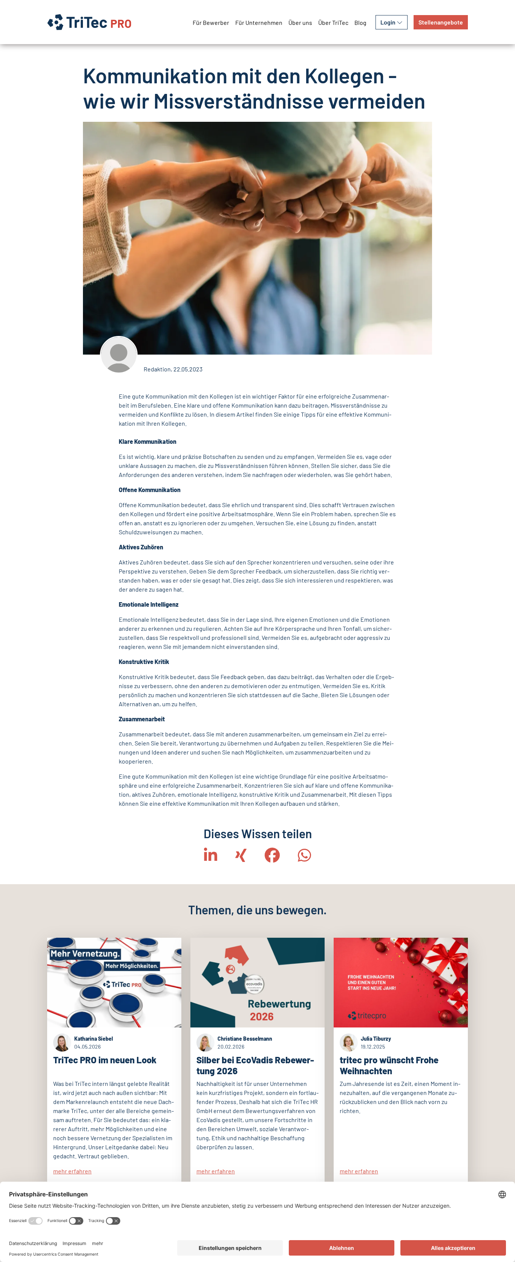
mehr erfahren (72, 1171)
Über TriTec (333, 22)
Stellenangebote (440, 22)
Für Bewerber (211, 22)
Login (388, 22)
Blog (360, 22)
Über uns (300, 22)
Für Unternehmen (258, 22)
